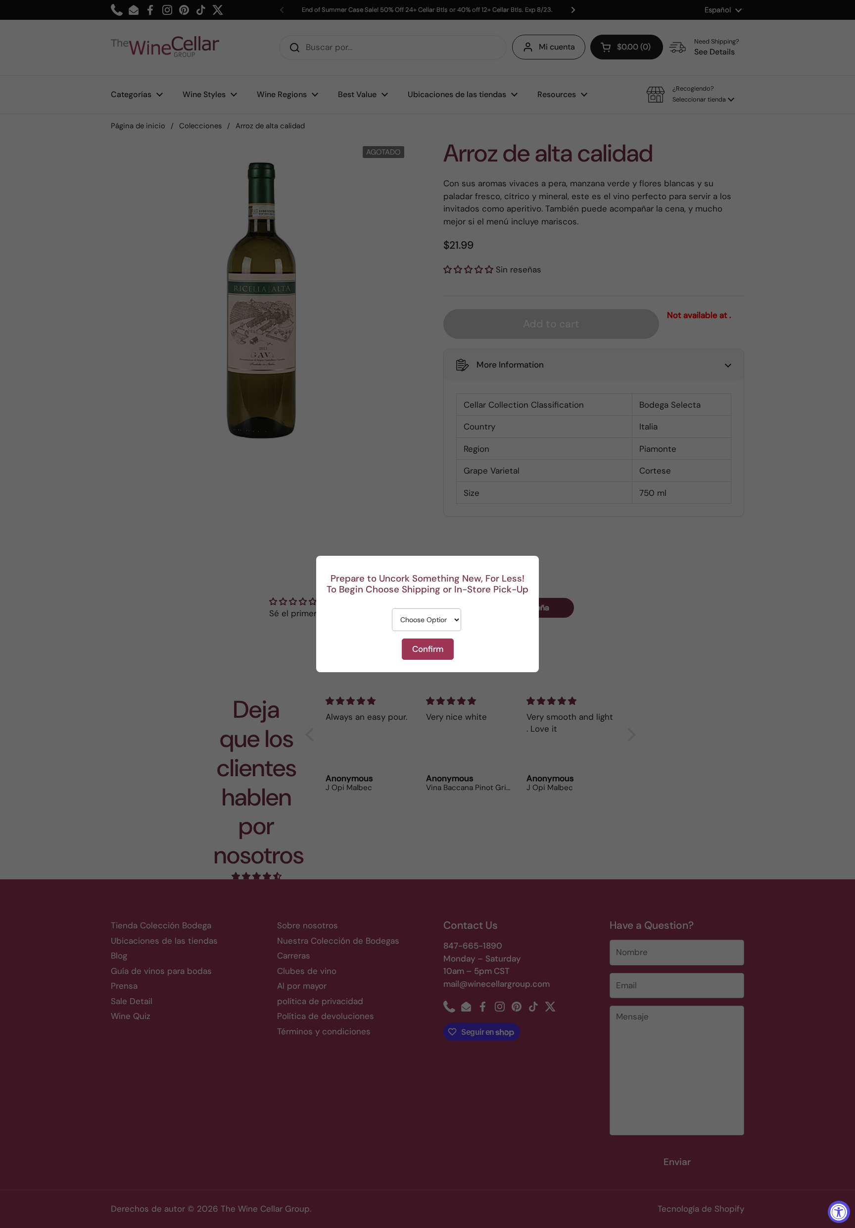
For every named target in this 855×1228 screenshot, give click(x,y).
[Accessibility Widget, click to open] (839, 1212)
